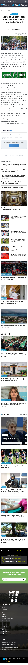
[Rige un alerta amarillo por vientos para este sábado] (14, 316)
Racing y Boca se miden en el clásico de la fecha (18, 224)
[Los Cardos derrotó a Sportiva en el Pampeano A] (14, 456)
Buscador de (13, 558)
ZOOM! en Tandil (6, 620)
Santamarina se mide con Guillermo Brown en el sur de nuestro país (18, 240)
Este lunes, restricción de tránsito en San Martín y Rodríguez (18, 255)
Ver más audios (23, 414)
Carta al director (6, 631)
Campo (4, 614)
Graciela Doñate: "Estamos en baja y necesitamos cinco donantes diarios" (12, 516)
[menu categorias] (26, 5)
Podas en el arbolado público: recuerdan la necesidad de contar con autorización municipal (13, 541)
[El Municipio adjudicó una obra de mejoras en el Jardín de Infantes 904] (14, 369)
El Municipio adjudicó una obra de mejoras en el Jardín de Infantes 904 (13, 379)
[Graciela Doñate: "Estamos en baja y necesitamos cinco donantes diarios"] (14, 506)
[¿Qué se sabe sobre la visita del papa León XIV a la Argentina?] (14, 292)
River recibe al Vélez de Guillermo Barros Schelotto (18, 217)
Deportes (4, 612)
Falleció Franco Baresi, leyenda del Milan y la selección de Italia (14, 170)
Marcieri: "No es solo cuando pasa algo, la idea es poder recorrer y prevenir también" (13, 404)
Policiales (4, 609)
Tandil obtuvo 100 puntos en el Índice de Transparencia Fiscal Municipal (13, 208)
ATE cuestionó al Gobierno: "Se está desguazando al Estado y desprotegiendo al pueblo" (14, 355)
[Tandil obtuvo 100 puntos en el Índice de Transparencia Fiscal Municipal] (14, 198)
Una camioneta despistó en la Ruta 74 (13, 187)
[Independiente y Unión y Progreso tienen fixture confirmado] (14, 268)
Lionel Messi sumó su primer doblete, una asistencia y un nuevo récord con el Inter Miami (14, 176)
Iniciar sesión (14, 145)
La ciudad (4, 611)
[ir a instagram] (16, 600)
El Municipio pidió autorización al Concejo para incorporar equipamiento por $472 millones (18, 248)
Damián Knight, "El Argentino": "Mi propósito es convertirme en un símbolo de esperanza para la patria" (13, 491)
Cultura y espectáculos (7, 618)
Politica (4, 616)
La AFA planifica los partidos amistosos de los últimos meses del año (14, 165)
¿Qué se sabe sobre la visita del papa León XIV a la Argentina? (12, 302)
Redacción (4, 629)
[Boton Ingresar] (26, 1)
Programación (5, 622)
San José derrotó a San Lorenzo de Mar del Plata (18, 232)
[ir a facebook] (12, 600)
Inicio (3, 607)
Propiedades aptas (15, 561)
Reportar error (6, 633)
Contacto (4, 635)
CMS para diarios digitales (14, 661)
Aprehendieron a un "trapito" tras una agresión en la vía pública (13, 182)
